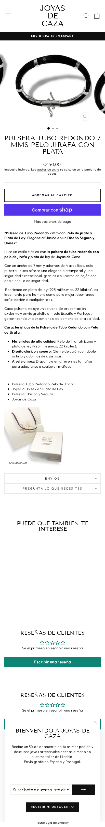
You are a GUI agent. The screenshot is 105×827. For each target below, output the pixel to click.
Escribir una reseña (52, 661)
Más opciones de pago (52, 221)
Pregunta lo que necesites (52, 488)
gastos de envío (48, 169)
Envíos (52, 478)
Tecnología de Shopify (52, 822)
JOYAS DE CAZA (52, 16)
